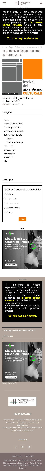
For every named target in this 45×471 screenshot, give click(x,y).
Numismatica (9, 153)
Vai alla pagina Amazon (22, 38)
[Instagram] (22, 446)
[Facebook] (15, 447)
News (6, 120)
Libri (5, 161)
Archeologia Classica (12, 127)
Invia (22, 219)
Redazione (6, 104)
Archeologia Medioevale (14, 131)
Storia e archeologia (15, 142)
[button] (4, 3)
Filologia (10, 138)
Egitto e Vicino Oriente (13, 135)
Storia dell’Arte (10, 150)
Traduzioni (8, 157)
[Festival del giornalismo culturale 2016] (22, 77)
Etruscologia (9, 146)
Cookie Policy (16, 456)
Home (4, 47)
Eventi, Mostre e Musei (10, 94)
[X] (29, 447)
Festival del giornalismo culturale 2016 (17, 100)
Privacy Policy (28, 456)
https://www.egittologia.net (23, 430)
